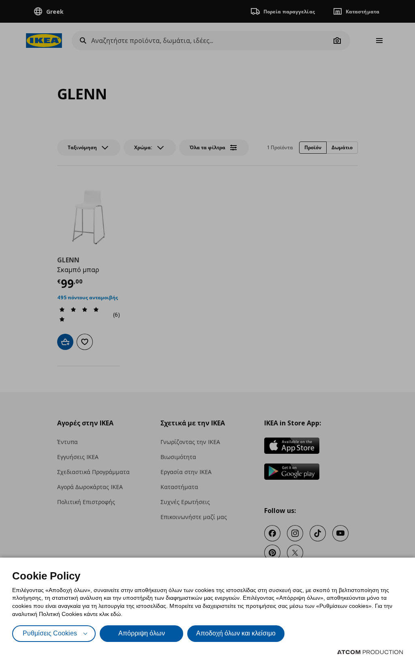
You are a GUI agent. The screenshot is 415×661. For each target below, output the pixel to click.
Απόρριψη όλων (141, 633)
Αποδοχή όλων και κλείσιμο (236, 633)
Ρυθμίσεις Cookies (50, 633)
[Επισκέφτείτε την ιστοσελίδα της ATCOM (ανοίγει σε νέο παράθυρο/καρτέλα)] (370, 652)
